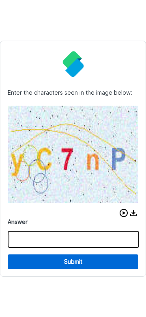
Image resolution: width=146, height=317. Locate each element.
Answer (18, 221)
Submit (73, 261)
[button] (124, 213)
